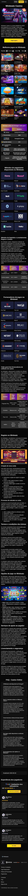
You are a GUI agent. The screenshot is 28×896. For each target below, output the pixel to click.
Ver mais (14, 845)
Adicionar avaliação (14, 791)
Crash (16, 50)
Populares (3, 50)
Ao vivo (10, 50)
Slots (23, 50)
